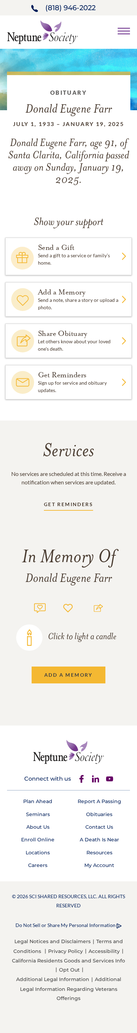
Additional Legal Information (52, 979)
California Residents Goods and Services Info (68, 961)
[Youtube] (109, 779)
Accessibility (104, 951)
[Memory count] (40, 607)
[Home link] (42, 31)
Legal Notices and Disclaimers (52, 941)
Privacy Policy (65, 951)
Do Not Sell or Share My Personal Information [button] (65, 925)
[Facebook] (81, 779)
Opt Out (69, 970)
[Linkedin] (95, 779)
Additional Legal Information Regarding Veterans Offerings (70, 988)
